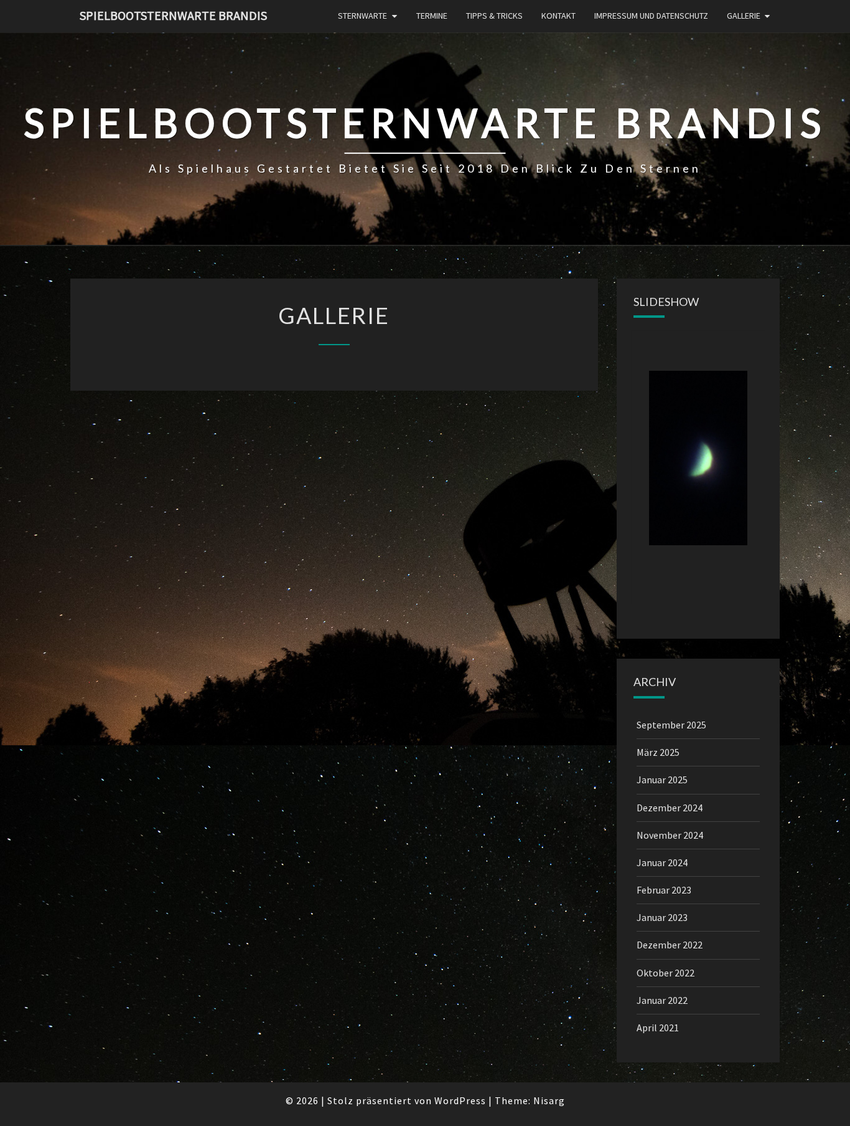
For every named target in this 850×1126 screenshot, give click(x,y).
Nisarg (549, 1100)
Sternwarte (362, 15)
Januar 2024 (662, 862)
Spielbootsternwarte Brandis (173, 15)
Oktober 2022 (665, 972)
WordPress (460, 1100)
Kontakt (558, 15)
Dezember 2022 (670, 944)
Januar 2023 (662, 917)
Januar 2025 (662, 779)
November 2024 (670, 835)
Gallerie (743, 15)
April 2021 (658, 1027)
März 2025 (658, 752)
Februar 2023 (664, 890)
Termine (431, 15)
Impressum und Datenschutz (651, 15)
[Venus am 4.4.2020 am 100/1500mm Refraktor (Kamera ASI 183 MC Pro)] (698, 458)
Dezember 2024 (670, 807)
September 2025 (671, 724)
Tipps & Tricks (494, 15)
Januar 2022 (662, 1000)
